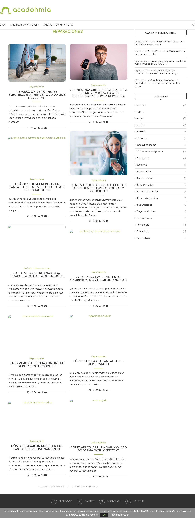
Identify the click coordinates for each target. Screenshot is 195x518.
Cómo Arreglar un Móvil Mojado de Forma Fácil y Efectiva (98, 449)
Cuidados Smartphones (162, 152)
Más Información (120, 515)
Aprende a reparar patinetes (58, 25)
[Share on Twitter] (35, 127)
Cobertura (162, 138)
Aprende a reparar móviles (24, 25)
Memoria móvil (162, 185)
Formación (162, 158)
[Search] (193, 25)
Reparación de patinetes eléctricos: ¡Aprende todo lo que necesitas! (36, 94)
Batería (162, 132)
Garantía (162, 165)
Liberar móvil (162, 172)
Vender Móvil (162, 238)
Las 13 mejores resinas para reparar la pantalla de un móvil (36, 275)
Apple (162, 112)
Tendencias (162, 231)
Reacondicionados (162, 198)
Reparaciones (162, 205)
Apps (162, 118)
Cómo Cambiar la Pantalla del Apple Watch (98, 363)
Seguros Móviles (162, 211)
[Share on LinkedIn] (39, 128)
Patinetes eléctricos (162, 191)
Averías (162, 125)
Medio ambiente (162, 178)
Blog (3, 25)
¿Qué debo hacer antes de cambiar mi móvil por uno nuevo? (98, 278)
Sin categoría (162, 218)
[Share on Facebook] (32, 128)
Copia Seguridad (162, 145)
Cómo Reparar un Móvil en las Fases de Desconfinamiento (37, 448)
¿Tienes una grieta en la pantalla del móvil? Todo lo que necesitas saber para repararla (98, 93)
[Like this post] (28, 128)
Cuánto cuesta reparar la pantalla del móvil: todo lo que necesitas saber (37, 187)
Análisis (162, 105)
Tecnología (162, 225)
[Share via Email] (45, 128)
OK (104, 515)
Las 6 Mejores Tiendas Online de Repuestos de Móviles (37, 365)
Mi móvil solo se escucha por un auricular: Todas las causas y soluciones (99, 188)
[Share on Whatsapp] (42, 128)
